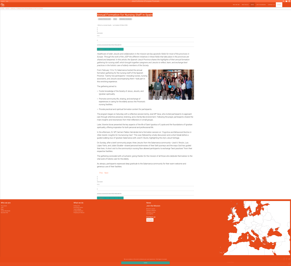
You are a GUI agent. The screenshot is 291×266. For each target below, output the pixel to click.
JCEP (2, 207)
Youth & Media (77, 209)
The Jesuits (4, 205)
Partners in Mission (151, 210)
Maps (2, 209)
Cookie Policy (230, 262)
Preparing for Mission (79, 212)
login (7, 1)
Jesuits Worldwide (5, 211)
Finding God (77, 205)
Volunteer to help (150, 212)
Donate (279, 4)
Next (106, 173)
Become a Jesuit (150, 208)
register (3, 1)
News (252, 4)
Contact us (271, 4)
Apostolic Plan (4, 212)
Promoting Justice (78, 207)
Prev (101, 173)
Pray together (149, 214)
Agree (145, 262)
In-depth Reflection (78, 211)
